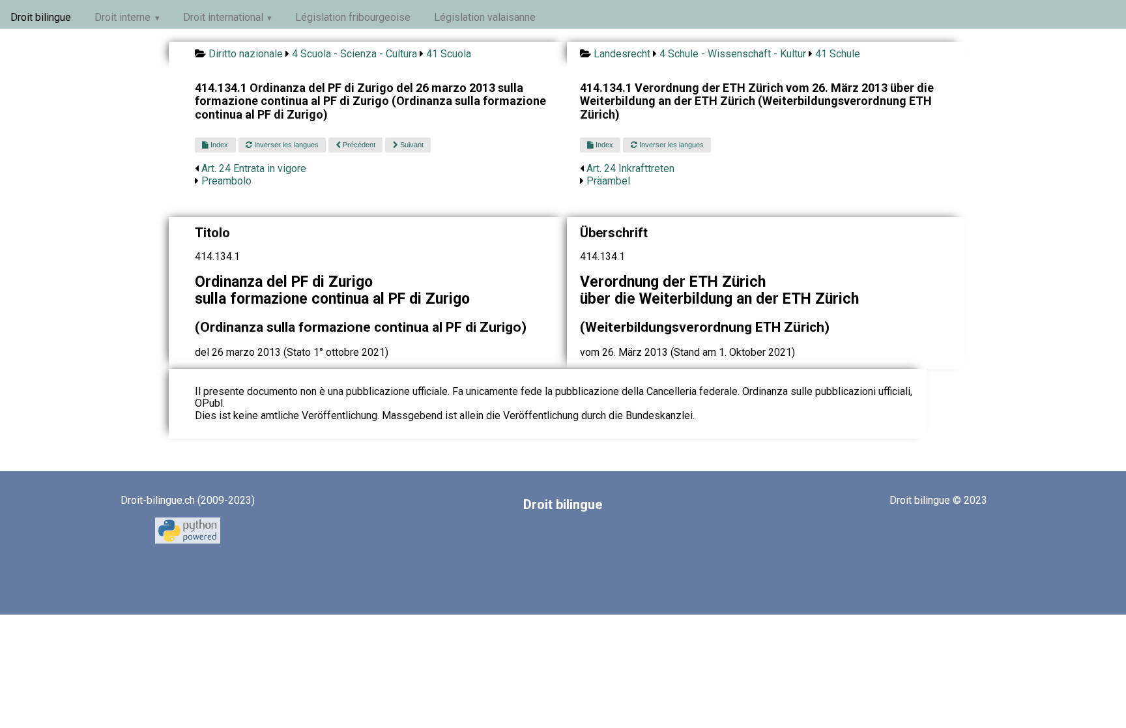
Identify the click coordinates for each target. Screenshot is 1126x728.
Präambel (608, 181)
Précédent (358, 145)
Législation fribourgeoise (353, 17)
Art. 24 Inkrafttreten (630, 168)
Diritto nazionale (246, 54)
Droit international (223, 17)
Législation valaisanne (485, 17)
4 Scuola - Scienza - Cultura (354, 54)
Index (218, 145)
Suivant (411, 145)
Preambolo (226, 181)
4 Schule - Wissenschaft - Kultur (732, 54)
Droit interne (122, 17)
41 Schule (837, 54)
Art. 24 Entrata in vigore (253, 168)
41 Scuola (448, 54)
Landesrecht (622, 54)
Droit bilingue (40, 17)
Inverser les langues (285, 145)
